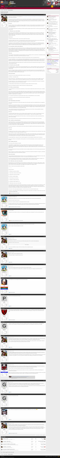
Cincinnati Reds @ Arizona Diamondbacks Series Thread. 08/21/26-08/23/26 (52, 48)
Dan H (53, 62)
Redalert (48, 60)
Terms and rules (50, 456)
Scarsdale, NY (5, 333)
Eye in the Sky (5, 292)
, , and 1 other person (16, 220)
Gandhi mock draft (5, 438)
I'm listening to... (50, 25)
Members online (49, 58)
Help (57, 456)
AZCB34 (51, 62)
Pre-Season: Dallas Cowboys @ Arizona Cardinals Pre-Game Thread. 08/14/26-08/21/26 (53, 39)
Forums (2, 6)
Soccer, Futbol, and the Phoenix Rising (53, 21)
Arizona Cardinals (10, 439)
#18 (44, 421)
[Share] (44, 14)
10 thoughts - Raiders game (6, 441)
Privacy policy (54, 456)
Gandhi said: (10, 382)
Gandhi (2, 13)
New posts (2, 8)
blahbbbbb (57, 72)
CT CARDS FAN (56, 60)
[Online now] (4, 328)
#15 (44, 380)
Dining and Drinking (50, 46)
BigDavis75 (48, 62)
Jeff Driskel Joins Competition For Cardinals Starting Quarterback (20, 376)
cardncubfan (42, 447)
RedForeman (51, 63)
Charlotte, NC (5, 234)
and (12, 292)
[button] (4, 6)
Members (15, 6)
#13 (44, 349)
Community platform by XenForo (7, 457)
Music (49, 27)
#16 (44, 394)
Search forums (5, 8)
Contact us (46, 456)
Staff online (48, 53)
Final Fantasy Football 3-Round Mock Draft (8, 449)
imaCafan (55, 63)
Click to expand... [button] (27, 244)
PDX (6, 375)
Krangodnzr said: (11, 252)
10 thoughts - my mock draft (7, 446)
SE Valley (6, 220)
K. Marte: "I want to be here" (52, 16)
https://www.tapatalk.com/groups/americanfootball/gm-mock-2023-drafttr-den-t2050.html (33, 16)
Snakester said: (11, 337)
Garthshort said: (11, 364)
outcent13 (53, 60)
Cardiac (50, 60)
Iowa (6, 419)
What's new (6, 6)
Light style (2, 456)
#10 (44, 308)
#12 (44, 335)
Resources (11, 6)
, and (13, 433)
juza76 (57, 63)
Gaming (49, 37)
